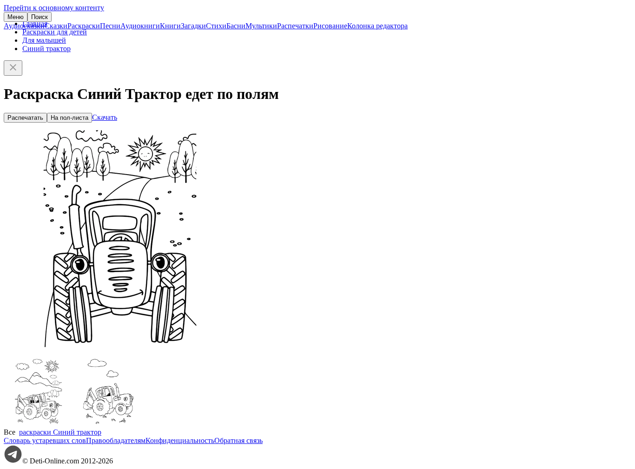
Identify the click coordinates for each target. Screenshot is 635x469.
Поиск (39, 16)
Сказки (56, 26)
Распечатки (295, 26)
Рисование (330, 26)
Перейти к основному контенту (54, 8)
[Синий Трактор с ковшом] (38, 424)
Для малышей (44, 40)
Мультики (261, 26)
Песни (110, 26)
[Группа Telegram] (13, 461)
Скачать (104, 117)
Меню (15, 16)
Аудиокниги (140, 26)
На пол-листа (69, 117)
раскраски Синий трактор (60, 432)
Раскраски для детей (54, 32)
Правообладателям (116, 440)
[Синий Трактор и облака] (108, 424)
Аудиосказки (24, 26)
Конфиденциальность (180, 440)
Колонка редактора (377, 26)
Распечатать (25, 117)
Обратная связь (238, 440)
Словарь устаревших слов (45, 440)
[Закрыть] (13, 68)
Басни (235, 26)
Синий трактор (46, 48)
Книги (170, 26)
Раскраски (83, 26)
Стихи (216, 26)
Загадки (193, 26)
